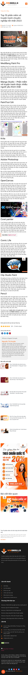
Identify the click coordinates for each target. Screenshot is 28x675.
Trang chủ (3, 11)
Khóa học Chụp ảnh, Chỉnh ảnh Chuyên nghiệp (12, 615)
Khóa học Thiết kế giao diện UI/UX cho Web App (12, 618)
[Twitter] (11, 669)
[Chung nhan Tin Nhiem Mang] (8, 650)
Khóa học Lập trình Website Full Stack (10, 607)
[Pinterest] (16, 669)
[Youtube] (14, 669)
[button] (26, 4)
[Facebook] (9, 669)
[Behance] (19, 669)
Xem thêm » (3, 539)
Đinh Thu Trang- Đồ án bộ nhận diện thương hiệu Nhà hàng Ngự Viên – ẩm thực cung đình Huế (18, 418)
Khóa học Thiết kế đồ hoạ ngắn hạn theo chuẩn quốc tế (14, 605)
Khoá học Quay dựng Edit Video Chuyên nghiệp (12, 613)
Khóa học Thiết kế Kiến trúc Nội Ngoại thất (11, 610)
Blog (8, 11)
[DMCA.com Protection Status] (5, 643)
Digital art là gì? (12, 235)
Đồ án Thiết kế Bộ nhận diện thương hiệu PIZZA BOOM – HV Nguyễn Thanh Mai (18, 366)
